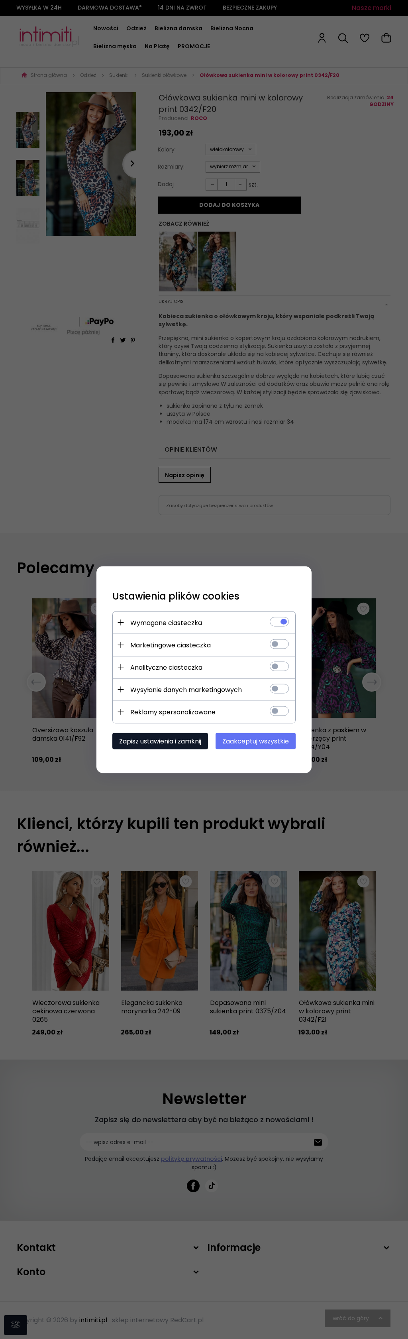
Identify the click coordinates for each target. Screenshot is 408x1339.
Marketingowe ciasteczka (170, 644)
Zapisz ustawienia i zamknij (160, 740)
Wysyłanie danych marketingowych (186, 689)
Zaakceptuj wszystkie (255, 740)
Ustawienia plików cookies (175, 596)
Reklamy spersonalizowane (173, 711)
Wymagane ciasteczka (166, 622)
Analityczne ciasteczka (166, 667)
